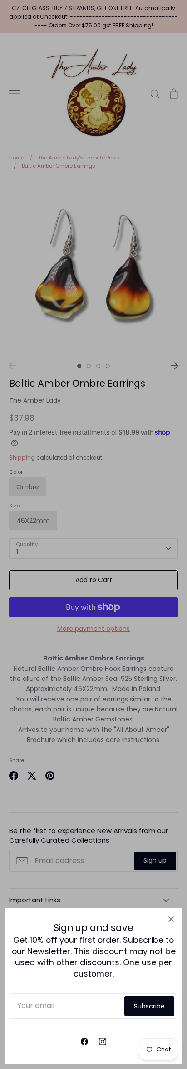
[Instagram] (103, 1042)
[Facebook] (84, 1042)
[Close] (171, 919)
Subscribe (149, 1006)
